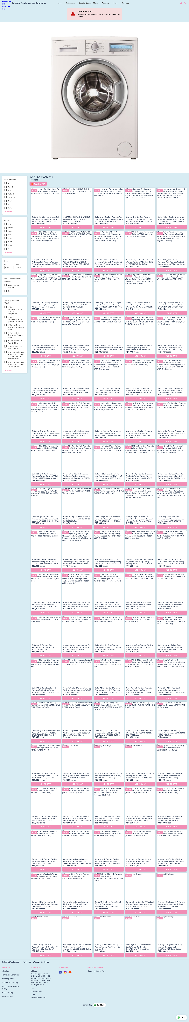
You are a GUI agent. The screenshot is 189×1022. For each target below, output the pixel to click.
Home (59, 3)
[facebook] (60, 972)
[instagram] (65, 972)
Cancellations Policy (10, 982)
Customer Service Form (97, 971)
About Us (105, 3)
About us (5, 971)
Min (5, 265)
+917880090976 (36, 991)
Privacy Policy (7, 996)
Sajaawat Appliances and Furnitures (29, 3)
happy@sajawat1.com (38, 997)
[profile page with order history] (181, 3)
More (115, 3)
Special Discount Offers (88, 3)
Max (17, 265)
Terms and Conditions (10, 975)
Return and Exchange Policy (10, 987)
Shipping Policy (8, 978)
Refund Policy (7, 992)
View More (8, 211)
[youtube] (70, 972)
